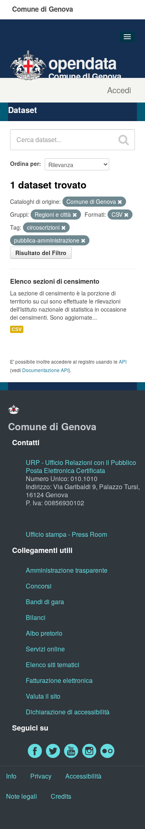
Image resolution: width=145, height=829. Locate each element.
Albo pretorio (44, 633)
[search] (123, 140)
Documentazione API (45, 369)
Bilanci (36, 617)
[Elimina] (120, 202)
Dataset (22, 109)
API (122, 361)
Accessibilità (83, 776)
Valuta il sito (43, 696)
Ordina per (24, 163)
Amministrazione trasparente (67, 570)
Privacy (41, 776)
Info (11, 776)
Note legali (21, 796)
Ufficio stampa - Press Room (66, 534)
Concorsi (39, 585)
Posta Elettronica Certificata (65, 470)
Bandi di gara (45, 601)
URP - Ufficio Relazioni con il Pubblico (81, 462)
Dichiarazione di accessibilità (68, 711)
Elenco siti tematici (52, 664)
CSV (17, 329)
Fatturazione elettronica (59, 680)
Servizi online (45, 648)
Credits (61, 796)
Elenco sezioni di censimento (54, 281)
